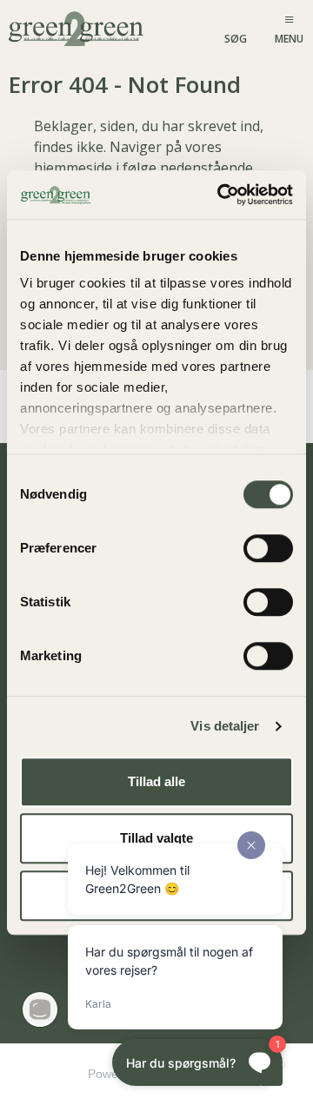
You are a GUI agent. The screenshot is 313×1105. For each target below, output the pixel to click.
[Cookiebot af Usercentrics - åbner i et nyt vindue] (221, 194)
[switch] (268, 548)
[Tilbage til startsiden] (78, 27)
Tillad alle (156, 781)
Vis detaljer (224, 725)
